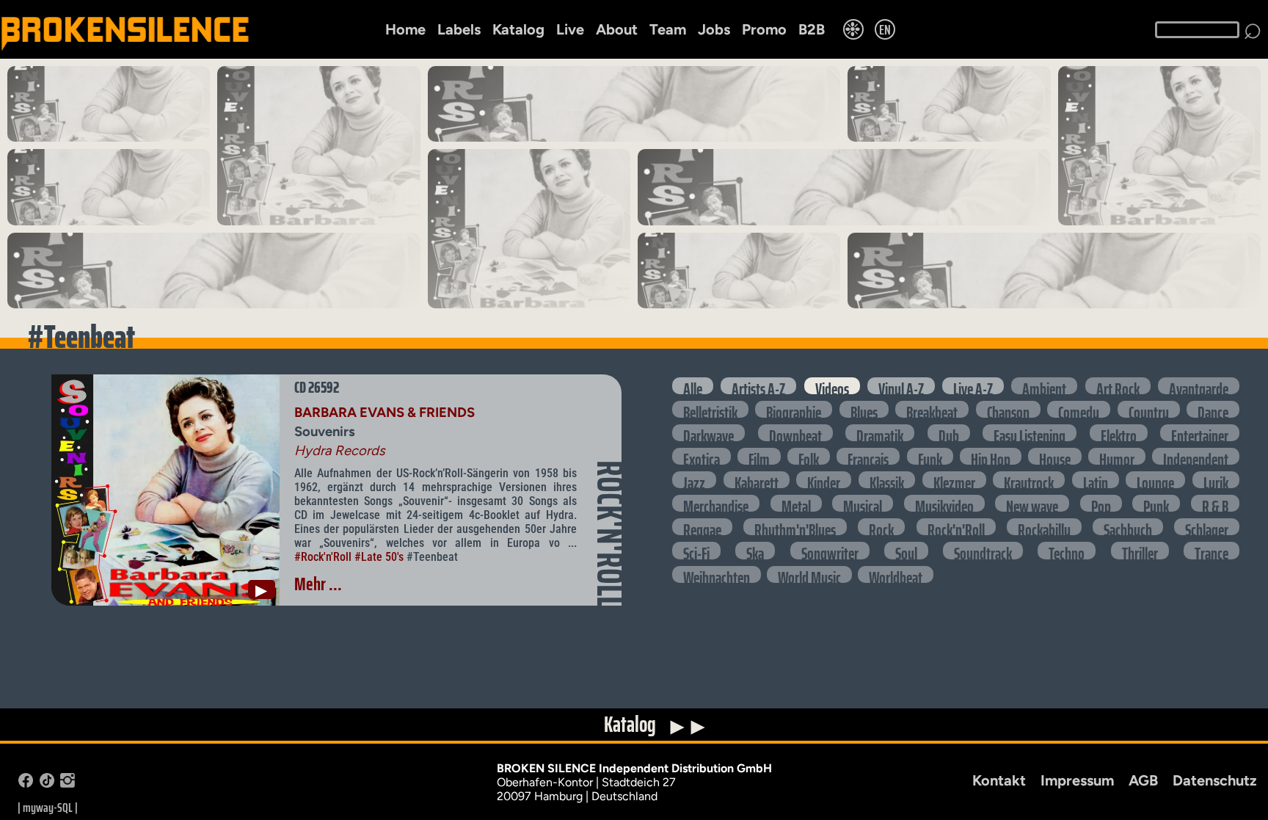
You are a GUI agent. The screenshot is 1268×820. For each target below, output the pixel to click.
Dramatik (879, 432)
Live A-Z (973, 385)
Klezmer (954, 479)
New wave (1032, 503)
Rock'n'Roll (956, 526)
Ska (755, 550)
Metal (796, 503)
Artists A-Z (758, 385)
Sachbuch (1128, 526)
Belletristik (710, 409)
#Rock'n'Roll (322, 557)
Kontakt (999, 780)
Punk (1156, 503)
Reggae (702, 526)
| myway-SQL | (48, 807)
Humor (1116, 456)
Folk (808, 456)
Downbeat (795, 432)
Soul (906, 550)
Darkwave (708, 432)
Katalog (518, 29)
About (617, 29)
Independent (1195, 456)
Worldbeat (895, 574)
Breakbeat (932, 409)
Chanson (1008, 409)
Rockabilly (1044, 526)
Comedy (1078, 409)
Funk (930, 456)
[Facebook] (25, 783)
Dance (1213, 409)
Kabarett (757, 479)
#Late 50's (379, 557)
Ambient (1044, 385)
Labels (459, 29)
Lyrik (1215, 479)
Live (570, 29)
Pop (1101, 503)
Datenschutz (1215, 780)
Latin (1095, 479)
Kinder (823, 479)
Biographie (793, 409)
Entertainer (1199, 432)
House (1055, 456)
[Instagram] (67, 783)
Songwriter (830, 550)
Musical (862, 503)
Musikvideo (944, 503)
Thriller (1140, 550)
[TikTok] (47, 783)
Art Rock (1118, 385)
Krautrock (1029, 479)
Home (405, 29)
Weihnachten (716, 574)
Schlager (1206, 526)
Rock (881, 526)
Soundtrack (983, 550)
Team (667, 29)
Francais (868, 456)
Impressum (1077, 780)
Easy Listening (1029, 432)
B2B (811, 29)
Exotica (701, 456)
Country (1149, 409)
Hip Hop (990, 456)
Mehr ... (318, 583)
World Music (809, 574)
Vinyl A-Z (901, 385)
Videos (832, 385)
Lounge (1155, 479)
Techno (1067, 550)
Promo (764, 29)
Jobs (714, 29)
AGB (1143, 780)
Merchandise (715, 503)
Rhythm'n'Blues (795, 526)
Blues (864, 409)
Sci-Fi (696, 550)
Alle (692, 385)
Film (759, 456)
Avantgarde (1198, 385)
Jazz (694, 479)
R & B (1215, 503)
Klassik (887, 479)
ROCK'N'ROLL (610, 534)
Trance (1211, 550)
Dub (949, 432)
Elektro (1119, 432)
